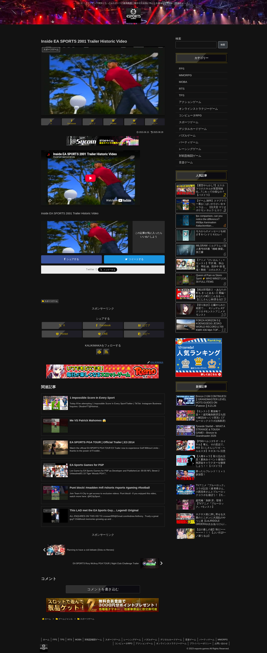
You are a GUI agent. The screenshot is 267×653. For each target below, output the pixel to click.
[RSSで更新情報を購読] (106, 352)
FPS (55, 639)
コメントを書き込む (103, 589)
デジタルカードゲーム (171, 639)
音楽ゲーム (190, 639)
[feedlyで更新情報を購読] (99, 352)
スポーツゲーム (51, 301)
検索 (178, 38)
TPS (62, 639)
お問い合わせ (221, 643)
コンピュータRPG (123, 643)
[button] (155, 121)
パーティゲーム (206, 639)
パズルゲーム (150, 639)
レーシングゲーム (132, 639)
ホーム (46, 639)
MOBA (78, 639)
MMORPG (223, 639)
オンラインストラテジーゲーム (171, 643)
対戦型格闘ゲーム (93, 639)
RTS (70, 639)
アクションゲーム (144, 643)
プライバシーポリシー (200, 643)
